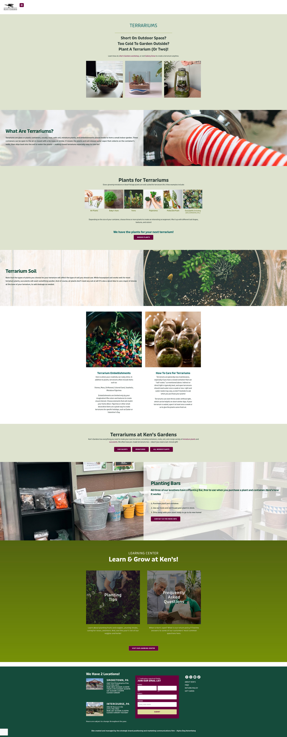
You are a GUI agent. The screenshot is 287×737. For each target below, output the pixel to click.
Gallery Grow (150, 56)
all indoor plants (161, 449)
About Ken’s (190, 682)
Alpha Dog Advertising (186, 731)
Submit (157, 712)
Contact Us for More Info (165, 519)
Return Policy (191, 688)
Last (159, 691)
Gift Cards (189, 691)
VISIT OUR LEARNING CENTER (143, 648)
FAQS (187, 685)
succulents (113, 442)
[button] (22, 5)
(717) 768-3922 (113, 709)
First (139, 691)
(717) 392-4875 (113, 685)
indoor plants (143, 237)
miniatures (140, 449)
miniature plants (189, 439)
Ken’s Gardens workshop (129, 56)
